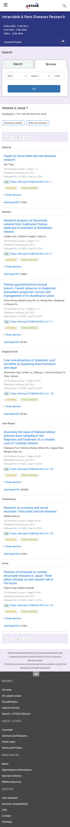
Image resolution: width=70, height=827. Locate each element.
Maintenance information (17, 769)
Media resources (11, 781)
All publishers (10, 701)
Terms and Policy (12, 747)
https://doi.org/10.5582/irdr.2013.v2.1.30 (31, 533)
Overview (7, 729)
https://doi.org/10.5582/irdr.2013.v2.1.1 (31, 181)
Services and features (14, 735)
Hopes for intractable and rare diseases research (30, 158)
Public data (8, 741)
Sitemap (7, 821)
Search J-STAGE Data (15, 713)
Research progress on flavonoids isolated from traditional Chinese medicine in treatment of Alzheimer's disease (28, 226)
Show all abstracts (37, 122)
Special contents (11, 775)
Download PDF (12, 202)
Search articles (10, 707)
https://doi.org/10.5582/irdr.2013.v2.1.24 (31, 469)
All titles (7, 690)
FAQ (4, 809)
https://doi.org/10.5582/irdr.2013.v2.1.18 (31, 393)
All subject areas (11, 695)
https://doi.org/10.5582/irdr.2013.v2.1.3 (31, 253)
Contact (6, 815)
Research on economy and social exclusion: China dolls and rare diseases (30, 509)
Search (17, 64)
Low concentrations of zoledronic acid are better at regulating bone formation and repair (29, 364)
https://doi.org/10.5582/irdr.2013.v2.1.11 (31, 321)
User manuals (10, 798)
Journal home (12, 42)
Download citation (13, 122)
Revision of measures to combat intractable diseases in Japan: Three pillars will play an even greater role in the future (28, 577)
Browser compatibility (15, 804)
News (5, 764)
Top (36, 674)
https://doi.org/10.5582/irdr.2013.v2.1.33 (31, 605)
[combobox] (16, 75)
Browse (51, 64)
